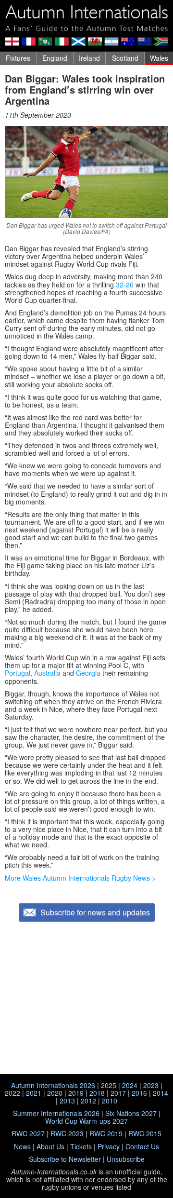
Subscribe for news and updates (95, 912)
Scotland (125, 58)
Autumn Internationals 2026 (53, 1085)
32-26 (125, 284)
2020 (54, 1093)
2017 (118, 1093)
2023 (151, 1085)
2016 (139, 1093)
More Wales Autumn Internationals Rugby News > (80, 878)
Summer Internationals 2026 (56, 1113)
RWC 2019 (106, 1133)
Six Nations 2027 (131, 1113)
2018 (97, 1093)
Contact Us (142, 1146)
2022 (12, 1093)
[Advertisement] (86, 998)
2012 (88, 1100)
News (22, 1146)
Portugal (17, 673)
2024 (129, 1085)
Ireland (89, 58)
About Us (50, 1146)
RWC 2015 (144, 1133)
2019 (76, 1093)
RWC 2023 (67, 1133)
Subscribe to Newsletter (65, 1159)
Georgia (88, 673)
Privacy (109, 1146)
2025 (108, 1085)
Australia (47, 673)
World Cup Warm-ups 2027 (86, 1121)
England (54, 58)
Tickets (81, 1146)
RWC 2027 (28, 1133)
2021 (33, 1093)
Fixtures (18, 58)
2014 (160, 1093)
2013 (67, 1100)
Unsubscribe (126, 1159)
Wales (159, 58)
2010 (109, 1100)
